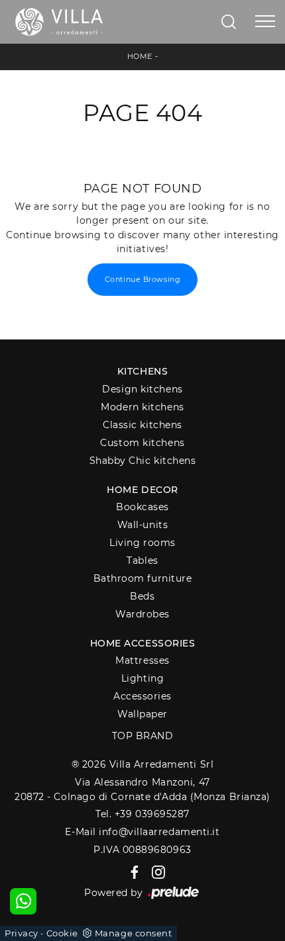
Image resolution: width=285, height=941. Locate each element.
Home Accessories (143, 643)
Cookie (62, 933)
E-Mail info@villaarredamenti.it (142, 832)
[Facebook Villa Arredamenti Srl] (132, 871)
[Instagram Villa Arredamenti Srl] (154, 871)
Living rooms (142, 543)
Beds (142, 596)
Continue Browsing (142, 279)
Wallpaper (142, 714)
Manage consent (133, 933)
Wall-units (142, 525)
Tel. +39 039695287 (142, 814)
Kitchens (142, 371)
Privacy (21, 933)
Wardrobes (142, 614)
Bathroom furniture (142, 578)
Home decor (142, 490)
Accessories (142, 696)
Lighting (142, 678)
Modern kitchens (142, 407)
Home (139, 56)
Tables (142, 560)
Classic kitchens (142, 425)
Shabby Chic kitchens (142, 461)
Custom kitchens (142, 443)
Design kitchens (142, 389)
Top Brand (143, 736)
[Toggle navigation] (265, 21)
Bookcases (142, 507)
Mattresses (142, 660)
